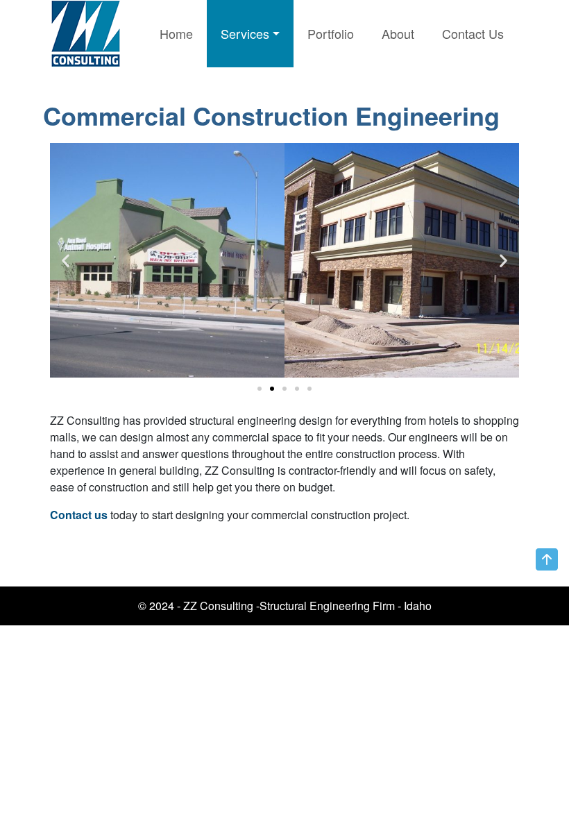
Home (176, 33)
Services (245, 33)
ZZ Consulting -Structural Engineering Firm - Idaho (307, 606)
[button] (259, 389)
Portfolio (330, 33)
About (398, 33)
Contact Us (473, 33)
